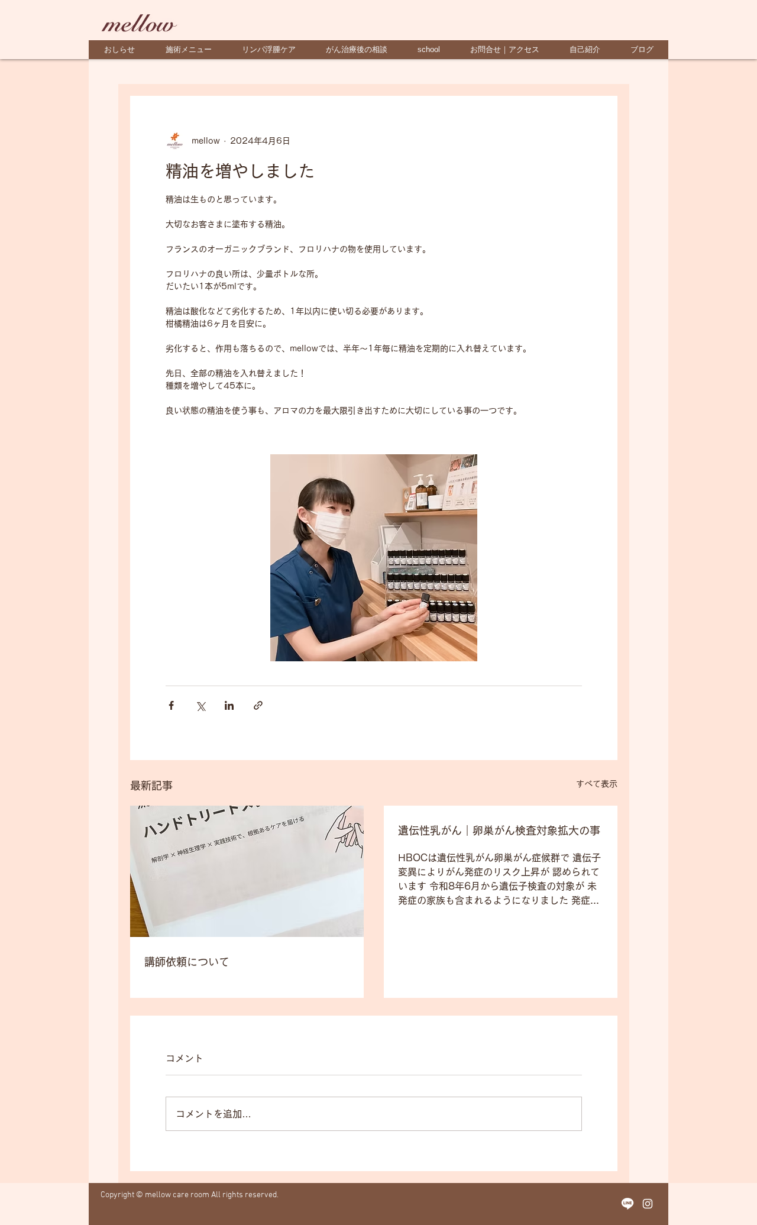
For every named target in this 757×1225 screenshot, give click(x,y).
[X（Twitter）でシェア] (200, 705)
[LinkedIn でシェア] (229, 705)
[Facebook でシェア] (171, 705)
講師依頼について (186, 961)
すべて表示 (596, 784)
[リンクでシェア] (258, 705)
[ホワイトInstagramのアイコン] (647, 1203)
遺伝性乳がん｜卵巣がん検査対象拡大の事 (499, 830)
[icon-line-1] (627, 1203)
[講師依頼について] (247, 871)
